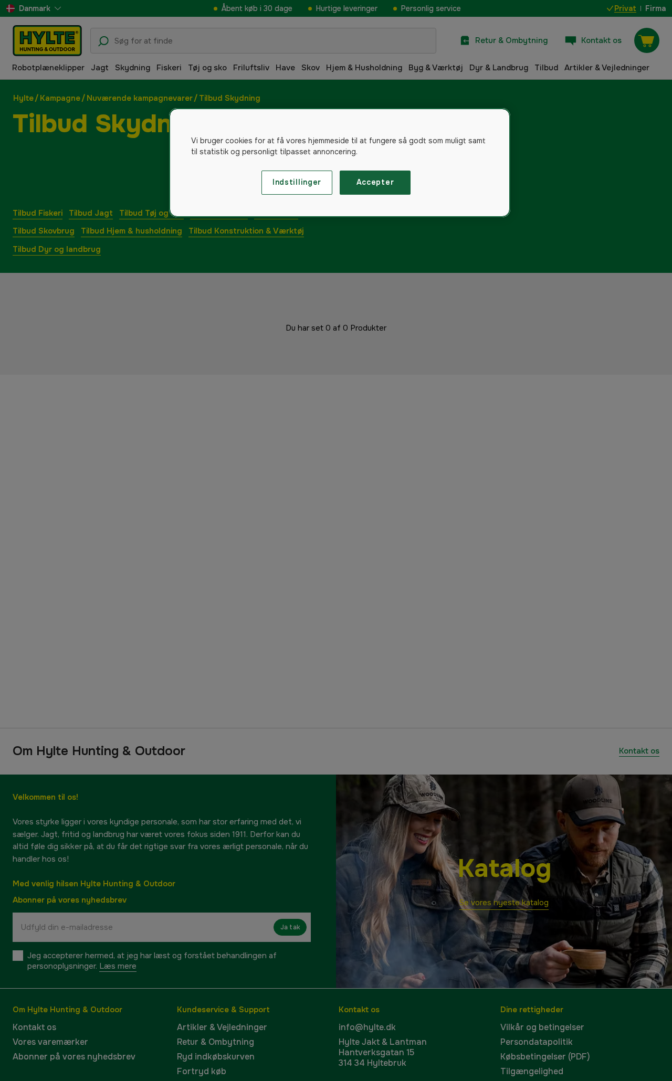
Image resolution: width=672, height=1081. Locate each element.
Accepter (375, 182)
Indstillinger (296, 182)
